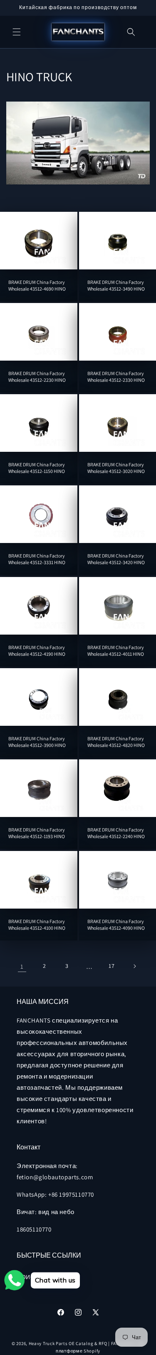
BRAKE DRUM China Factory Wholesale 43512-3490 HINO (116, 285)
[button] (16, 32)
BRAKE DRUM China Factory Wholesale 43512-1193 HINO (36, 833)
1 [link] (22, 966)
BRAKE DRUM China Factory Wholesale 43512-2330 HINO (116, 376)
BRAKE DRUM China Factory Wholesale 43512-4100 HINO (36, 924)
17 (111, 966)
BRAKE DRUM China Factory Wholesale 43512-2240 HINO (116, 833)
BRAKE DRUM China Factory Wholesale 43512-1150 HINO (36, 467)
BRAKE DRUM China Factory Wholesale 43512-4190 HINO (36, 650)
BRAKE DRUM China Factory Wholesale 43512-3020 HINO (116, 467)
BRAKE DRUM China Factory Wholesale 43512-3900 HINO (37, 741)
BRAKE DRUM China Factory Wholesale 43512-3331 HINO (36, 559)
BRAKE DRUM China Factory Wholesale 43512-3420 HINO (116, 559)
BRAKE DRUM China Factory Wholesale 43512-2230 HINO (37, 376)
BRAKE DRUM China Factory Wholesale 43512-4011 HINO (115, 650)
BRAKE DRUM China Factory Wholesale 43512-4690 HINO (37, 285)
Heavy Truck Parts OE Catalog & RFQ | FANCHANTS (83, 1343)
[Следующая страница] (134, 966)
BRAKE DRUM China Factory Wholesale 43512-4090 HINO (116, 924)
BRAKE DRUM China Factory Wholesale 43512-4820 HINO (116, 741)
